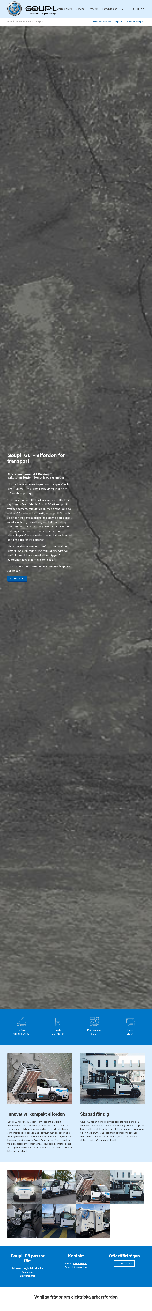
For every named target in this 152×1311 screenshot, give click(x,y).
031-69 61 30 (80, 1263)
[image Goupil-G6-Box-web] (93, 1221)
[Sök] (122, 9)
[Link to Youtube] (142, 8)
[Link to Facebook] (133, 8)
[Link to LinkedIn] (138, 8)
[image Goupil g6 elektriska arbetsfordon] (93, 1187)
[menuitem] (31, 9)
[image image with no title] (24, 1187)
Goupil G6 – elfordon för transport (25, 21)
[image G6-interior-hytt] (24, 1221)
